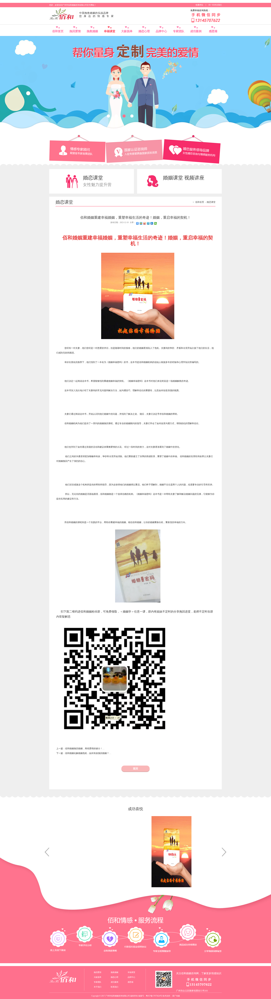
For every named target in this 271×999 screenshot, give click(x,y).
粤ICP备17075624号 (154, 996)
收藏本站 (199, 5)
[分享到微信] (155, 223)
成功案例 (196, 31)
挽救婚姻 (92, 31)
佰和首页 (58, 31)
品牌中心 (161, 31)
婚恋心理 (144, 31)
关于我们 (97, 987)
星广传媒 (176, 996)
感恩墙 (213, 31)
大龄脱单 (127, 31)
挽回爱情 (75, 31)
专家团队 (178, 31)
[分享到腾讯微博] (148, 223)
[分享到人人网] (152, 223)
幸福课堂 (109, 31)
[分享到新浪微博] (144, 223)
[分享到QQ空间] (141, 223)
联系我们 (114, 987)
